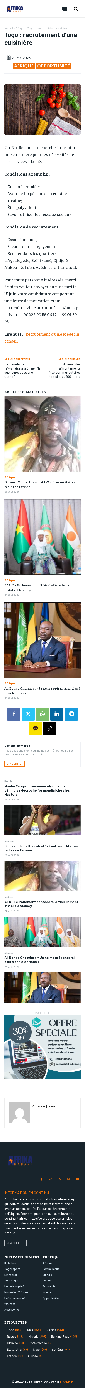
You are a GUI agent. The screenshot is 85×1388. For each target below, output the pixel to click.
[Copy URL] (49, 728)
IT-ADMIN (66, 1381)
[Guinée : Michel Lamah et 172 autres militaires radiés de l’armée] (42, 876)
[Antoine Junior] (19, 1112)
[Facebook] (13, 714)
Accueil (8, 28)
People (8, 781)
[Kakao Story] (35, 728)
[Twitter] (28, 714)
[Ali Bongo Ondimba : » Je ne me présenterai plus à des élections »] (42, 987)
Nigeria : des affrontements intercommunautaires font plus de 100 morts (64, 370)
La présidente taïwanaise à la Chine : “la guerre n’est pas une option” (22, 370)
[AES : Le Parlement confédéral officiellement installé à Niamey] (42, 932)
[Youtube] (77, 1179)
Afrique (8, 841)
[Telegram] (71, 714)
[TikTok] (50, 1179)
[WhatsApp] (42, 714)
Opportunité (53, 66)
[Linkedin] (56, 714)
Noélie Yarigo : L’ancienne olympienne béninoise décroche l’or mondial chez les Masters (37, 790)
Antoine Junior (44, 1106)
